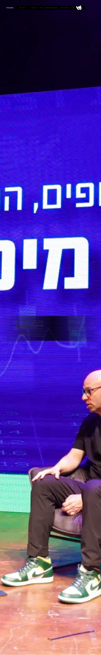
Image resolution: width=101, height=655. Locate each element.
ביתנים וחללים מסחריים (51, 7)
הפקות (73, 7)
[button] (20, 8)
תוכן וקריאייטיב (64, 7)
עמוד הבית (40, 320)
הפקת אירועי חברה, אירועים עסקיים (28, 320)
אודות (41, 7)
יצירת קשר (34, 7)
